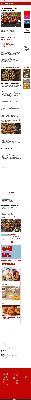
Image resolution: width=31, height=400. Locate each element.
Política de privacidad (15, 394)
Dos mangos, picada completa (8, 301)
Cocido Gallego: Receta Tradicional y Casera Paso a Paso (4, 388)
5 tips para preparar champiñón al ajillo (9, 44)
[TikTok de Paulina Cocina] (6, 0)
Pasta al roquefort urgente (26, 71)
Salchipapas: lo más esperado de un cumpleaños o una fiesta (26, 76)
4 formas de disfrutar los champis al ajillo (9, 43)
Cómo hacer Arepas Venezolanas (26, 83)
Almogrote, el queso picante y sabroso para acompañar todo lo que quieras (26, 86)
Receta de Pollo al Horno (17, 375)
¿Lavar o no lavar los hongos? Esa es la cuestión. (10, 42)
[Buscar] (28, 7)
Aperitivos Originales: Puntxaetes (8, 282)
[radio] (3, 240)
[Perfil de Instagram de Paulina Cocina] (2, 0)
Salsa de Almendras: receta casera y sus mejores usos (4, 375)
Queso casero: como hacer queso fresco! (26, 80)
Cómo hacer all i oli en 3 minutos (26, 74)
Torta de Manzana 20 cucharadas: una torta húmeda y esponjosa (14, 376)
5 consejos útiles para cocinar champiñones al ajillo (11, 41)
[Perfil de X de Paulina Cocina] (7, 0)
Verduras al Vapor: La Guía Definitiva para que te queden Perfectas (4, 381)
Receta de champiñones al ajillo (6, 45)
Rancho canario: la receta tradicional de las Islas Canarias (7, 375)
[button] (25, 3)
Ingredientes (5, 46)
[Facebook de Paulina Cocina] (4, 0)
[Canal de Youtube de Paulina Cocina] (1, 0)
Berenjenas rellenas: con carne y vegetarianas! (14, 387)
